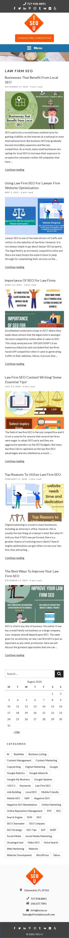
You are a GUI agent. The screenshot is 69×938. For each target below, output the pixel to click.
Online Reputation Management (25, 810)
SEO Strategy (14, 829)
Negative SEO (42, 798)
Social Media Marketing (38, 836)
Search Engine (15, 817)
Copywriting (14, 766)
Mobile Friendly (50, 791)
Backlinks (19, 754)
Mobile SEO (13, 798)
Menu (38, 48)
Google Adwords (38, 772)
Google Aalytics (16, 772)
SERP (53, 829)
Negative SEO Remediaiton (22, 804)
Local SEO (31, 791)
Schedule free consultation (34, 38)
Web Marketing (15, 848)
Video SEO (34, 842)
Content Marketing (46, 760)
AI (8, 754)
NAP (27, 798)
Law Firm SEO (43, 785)
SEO (39, 817)
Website (33, 848)
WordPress (42, 855)
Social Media (14, 836)
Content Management (19, 760)
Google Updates (43, 779)
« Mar (17, 731)
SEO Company (37, 823)
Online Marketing (51, 804)
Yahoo (56, 855)
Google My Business (18, 779)
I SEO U (11, 785)
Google (54, 766)
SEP (43, 829)
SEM (29, 817)
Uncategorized (15, 842)
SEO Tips (31, 829)
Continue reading (14, 169)
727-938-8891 (36, 4)
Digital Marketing (35, 766)
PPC (49, 810)
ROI (58, 810)
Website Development (19, 855)
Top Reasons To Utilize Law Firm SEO (33, 474)
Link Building (14, 791)
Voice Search (51, 842)
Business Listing (37, 754)
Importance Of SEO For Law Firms (30, 280)
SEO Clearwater (16, 823)
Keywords (25, 785)
